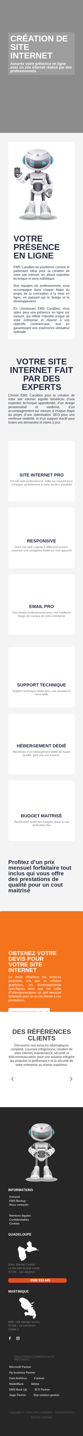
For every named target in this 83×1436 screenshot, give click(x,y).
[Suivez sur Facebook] (10, 1338)
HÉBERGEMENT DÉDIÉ (41, 745)
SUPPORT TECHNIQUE (41, 684)
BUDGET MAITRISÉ (41, 815)
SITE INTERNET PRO (42, 475)
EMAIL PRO (41, 606)
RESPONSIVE (41, 540)
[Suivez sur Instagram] (18, 1338)
